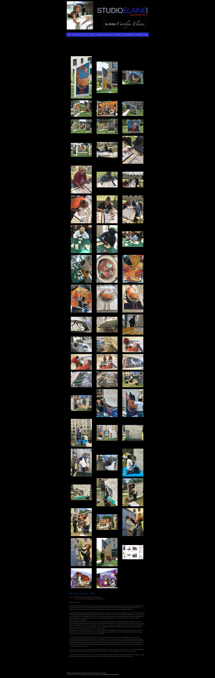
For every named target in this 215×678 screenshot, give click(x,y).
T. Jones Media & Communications (110, 674)
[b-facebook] (143, 672)
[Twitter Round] (145, 672)
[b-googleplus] (147, 672)
